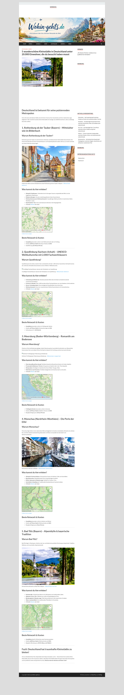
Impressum (81, 160)
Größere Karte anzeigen (27, 233)
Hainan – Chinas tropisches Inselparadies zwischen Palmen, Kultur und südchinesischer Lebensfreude (89, 135)
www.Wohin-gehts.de (35, 674)
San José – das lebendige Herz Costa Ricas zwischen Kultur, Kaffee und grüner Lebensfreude (88, 129)
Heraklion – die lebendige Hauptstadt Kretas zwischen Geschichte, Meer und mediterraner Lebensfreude (89, 123)
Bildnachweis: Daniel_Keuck (45, 468)
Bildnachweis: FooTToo (51, 586)
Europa (63, 43)
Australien (54, 43)
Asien (45, 43)
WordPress (93, 674)
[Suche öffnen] (101, 44)
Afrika (30, 43)
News (69, 43)
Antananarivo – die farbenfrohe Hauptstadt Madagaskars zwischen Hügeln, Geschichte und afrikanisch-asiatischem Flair (89, 141)
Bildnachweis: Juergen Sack (54, 356)
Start (24, 43)
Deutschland (25, 49)
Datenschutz (81, 158)
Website (32, 204)
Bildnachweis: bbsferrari (63, 271)
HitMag (100, 674)
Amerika (38, 43)
